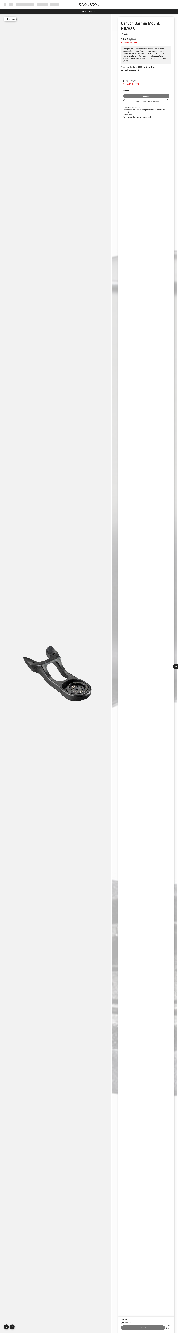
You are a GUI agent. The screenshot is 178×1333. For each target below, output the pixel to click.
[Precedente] (6, 1326)
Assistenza (54, 4)
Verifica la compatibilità (130, 70)
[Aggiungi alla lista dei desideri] (168, 1327)
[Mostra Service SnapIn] (175, 666)
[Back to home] (89, 4)
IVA (130, 114)
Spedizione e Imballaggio (142, 117)
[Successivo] (12, 1326)
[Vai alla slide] (44, 1327)
